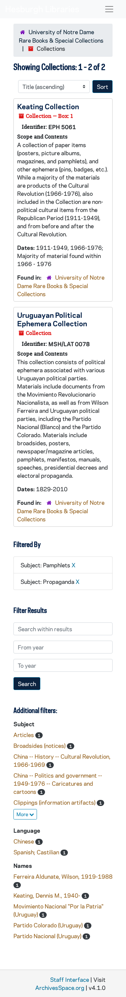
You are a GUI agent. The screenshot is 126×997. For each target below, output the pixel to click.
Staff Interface (69, 979)
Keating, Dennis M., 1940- (47, 895)
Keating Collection (48, 106)
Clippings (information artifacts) (55, 802)
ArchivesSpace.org (59, 987)
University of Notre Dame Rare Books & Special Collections (60, 286)
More (22, 814)
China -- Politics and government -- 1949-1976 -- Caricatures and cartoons (57, 783)
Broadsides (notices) (40, 745)
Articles (24, 734)
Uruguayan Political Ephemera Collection (52, 319)
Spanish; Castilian (36, 852)
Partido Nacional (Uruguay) (48, 936)
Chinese (24, 841)
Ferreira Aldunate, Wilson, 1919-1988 (63, 876)
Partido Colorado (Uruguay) (48, 925)
